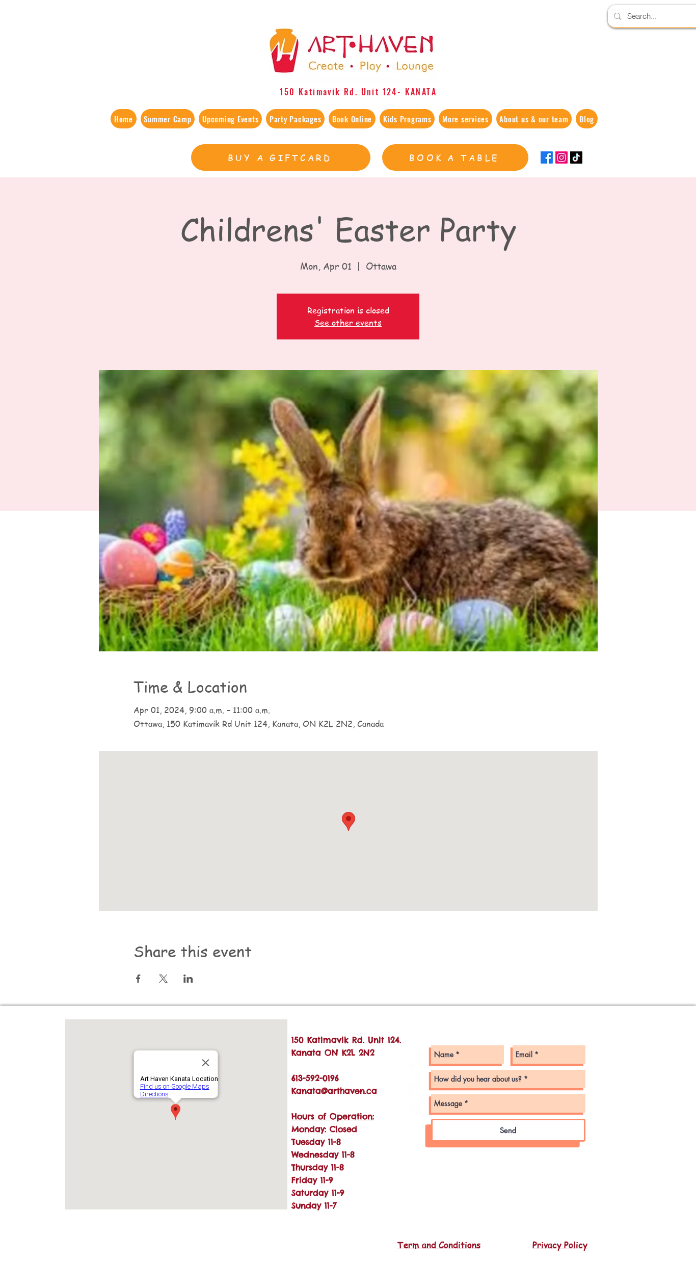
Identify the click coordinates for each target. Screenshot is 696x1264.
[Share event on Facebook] (138, 979)
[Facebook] (547, 157)
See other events (348, 322)
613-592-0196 (315, 1078)
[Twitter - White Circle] (418, 1103)
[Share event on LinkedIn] (188, 979)
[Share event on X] (163, 979)
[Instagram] (561, 157)
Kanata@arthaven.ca (334, 1091)
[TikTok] (576, 157)
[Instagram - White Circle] (418, 1061)
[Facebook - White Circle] (418, 1082)
